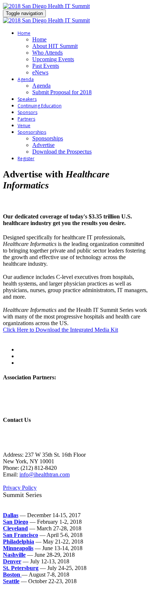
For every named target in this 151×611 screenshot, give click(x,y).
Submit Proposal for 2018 (62, 92)
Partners (26, 119)
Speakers (27, 99)
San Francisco (20, 535)
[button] (60, 330)
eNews (40, 72)
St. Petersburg (20, 568)
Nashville (14, 555)
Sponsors (27, 112)
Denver (12, 561)
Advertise (43, 145)
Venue (24, 125)
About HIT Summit (55, 46)
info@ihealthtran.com (44, 474)
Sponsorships (32, 132)
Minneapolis (18, 548)
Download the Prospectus (62, 151)
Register (26, 158)
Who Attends (47, 52)
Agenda (26, 79)
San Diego (15, 522)
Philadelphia (18, 541)
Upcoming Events (53, 59)
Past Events (45, 66)
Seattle (11, 581)
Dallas (10, 515)
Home (24, 33)
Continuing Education (40, 106)
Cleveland (15, 528)
